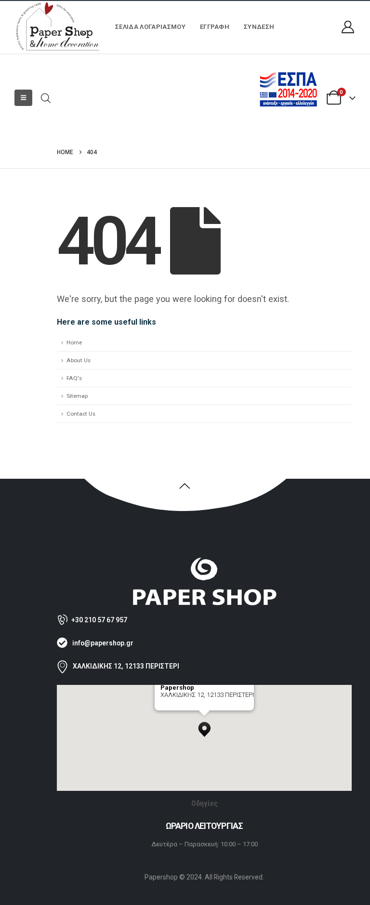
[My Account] (348, 27)
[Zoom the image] (204, 561)
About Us (78, 360)
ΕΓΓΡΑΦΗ (214, 26)
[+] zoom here (178, 706)
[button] (23, 98)
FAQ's (74, 378)
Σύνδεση (259, 26)
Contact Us (80, 413)
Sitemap (77, 396)
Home (74, 342)
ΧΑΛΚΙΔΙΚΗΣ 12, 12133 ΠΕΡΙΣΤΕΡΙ (126, 666)
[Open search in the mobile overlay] (46, 97)
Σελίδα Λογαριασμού (150, 26)
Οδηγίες (204, 803)
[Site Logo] (57, 27)
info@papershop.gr (102, 643)
